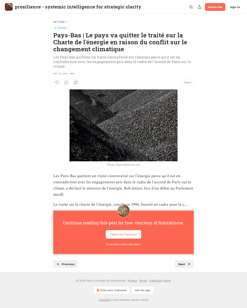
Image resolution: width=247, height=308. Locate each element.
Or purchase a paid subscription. (123, 244)
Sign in (235, 7)
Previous (68, 264)
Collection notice (160, 280)
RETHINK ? (60, 22)
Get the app (142, 290)
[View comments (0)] (66, 82)
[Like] (57, 82)
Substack (104, 300)
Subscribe (215, 7)
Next (181, 264)
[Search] (191, 7)
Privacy (132, 280)
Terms (143, 280)
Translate (61, 27)
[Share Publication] (199, 7)
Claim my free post (123, 234)
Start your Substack (113, 290)
